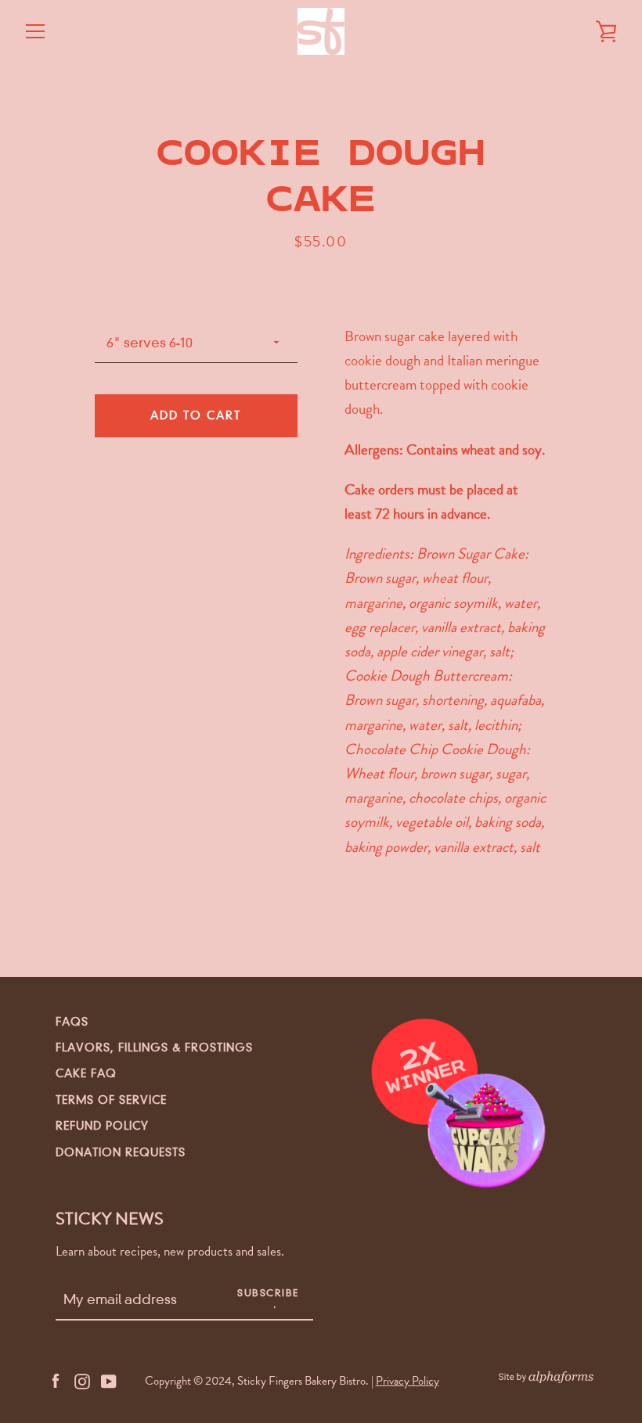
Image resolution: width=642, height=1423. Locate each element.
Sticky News (110, 1218)
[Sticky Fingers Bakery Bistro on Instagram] (82, 1379)
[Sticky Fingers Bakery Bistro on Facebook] (55, 1379)
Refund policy (102, 1126)
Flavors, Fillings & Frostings (154, 1047)
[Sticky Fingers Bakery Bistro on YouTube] (109, 1379)
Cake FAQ (86, 1073)
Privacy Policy (407, 1380)
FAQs (72, 1022)
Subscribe (268, 1293)
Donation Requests (121, 1152)
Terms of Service (111, 1100)
